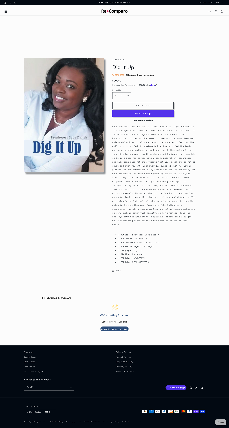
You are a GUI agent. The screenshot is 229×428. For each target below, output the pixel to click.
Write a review (146, 75)
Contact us (30, 367)
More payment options (143, 120)
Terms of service (92, 422)
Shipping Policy (124, 362)
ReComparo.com (39, 422)
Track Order (30, 357)
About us (28, 352)
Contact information (132, 422)
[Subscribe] (71, 387)
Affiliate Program (34, 371)
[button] (6, 11)
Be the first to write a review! (114, 329)
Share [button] (118, 271)
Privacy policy (73, 422)
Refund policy (56, 422)
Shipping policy (111, 422)
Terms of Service (125, 371)
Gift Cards (30, 362)
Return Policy (123, 352)
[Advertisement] (114, 35)
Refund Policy (123, 357)
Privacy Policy (124, 367)
